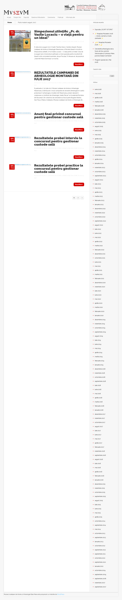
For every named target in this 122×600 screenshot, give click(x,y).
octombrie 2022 (100, 217)
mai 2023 (98, 188)
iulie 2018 (98, 385)
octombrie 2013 (100, 533)
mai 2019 (98, 348)
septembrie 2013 (100, 537)
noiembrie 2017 (100, 418)
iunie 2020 (98, 295)
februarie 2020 (99, 311)
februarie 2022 (99, 250)
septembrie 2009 (100, 574)
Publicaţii (60, 17)
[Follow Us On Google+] (104, 17)
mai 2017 (98, 439)
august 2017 (99, 426)
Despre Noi (17, 17)
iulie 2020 (98, 291)
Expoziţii (26, 17)
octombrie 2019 (100, 328)
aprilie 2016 (98, 472)
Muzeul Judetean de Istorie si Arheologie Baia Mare (59, 41)
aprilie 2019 (98, 352)
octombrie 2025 (100, 122)
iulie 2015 (98, 504)
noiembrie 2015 (100, 488)
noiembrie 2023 (100, 167)
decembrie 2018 (100, 369)
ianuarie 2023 (99, 204)
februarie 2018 (99, 406)
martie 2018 (99, 402)
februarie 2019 (99, 361)
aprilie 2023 (98, 192)
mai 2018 (98, 393)
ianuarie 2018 (99, 410)
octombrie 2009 (100, 570)
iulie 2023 (98, 184)
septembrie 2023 (100, 176)
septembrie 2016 (100, 455)
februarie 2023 (99, 200)
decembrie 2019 (100, 319)
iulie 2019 (98, 340)
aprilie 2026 (98, 97)
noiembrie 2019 (100, 324)
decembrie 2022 (100, 208)
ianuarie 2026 (99, 110)
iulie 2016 (98, 463)
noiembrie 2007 (100, 583)
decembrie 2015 (100, 484)
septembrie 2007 (100, 587)
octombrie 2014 (100, 521)
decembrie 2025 (100, 114)
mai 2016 (98, 467)
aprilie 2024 (98, 159)
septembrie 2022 (100, 221)
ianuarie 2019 (99, 365)
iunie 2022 (98, 233)
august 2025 (99, 126)
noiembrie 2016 (100, 451)
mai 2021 (98, 266)
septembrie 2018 (100, 381)
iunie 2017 (98, 435)
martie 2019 (99, 356)
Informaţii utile (70, 17)
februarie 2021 (99, 278)
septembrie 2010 (100, 562)
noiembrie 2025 (100, 118)
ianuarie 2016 (99, 480)
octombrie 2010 (100, 558)
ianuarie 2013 (99, 541)
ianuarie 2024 (99, 163)
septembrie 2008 (100, 578)
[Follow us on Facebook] (99, 17)
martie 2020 (99, 307)
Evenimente (51, 17)
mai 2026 (98, 93)
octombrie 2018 (100, 377)
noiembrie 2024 (100, 151)
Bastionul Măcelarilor (38, 17)
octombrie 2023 (100, 171)
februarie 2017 (99, 447)
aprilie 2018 (98, 398)
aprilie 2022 (98, 241)
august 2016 (99, 459)
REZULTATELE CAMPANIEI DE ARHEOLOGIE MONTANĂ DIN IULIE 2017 (56, 76)
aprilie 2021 (98, 270)
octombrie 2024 (100, 155)
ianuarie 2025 (99, 143)
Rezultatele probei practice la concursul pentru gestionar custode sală (58, 168)
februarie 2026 (99, 106)
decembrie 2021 (100, 254)
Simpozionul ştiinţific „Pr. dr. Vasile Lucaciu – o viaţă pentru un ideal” (59, 34)
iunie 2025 (98, 130)
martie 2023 (99, 196)
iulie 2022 (98, 229)
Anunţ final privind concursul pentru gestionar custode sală (58, 115)
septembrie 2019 (100, 332)
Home (10, 22)
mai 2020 (98, 299)
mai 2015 (98, 513)
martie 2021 (98, 274)
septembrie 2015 (100, 496)
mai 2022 (98, 237)
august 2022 (99, 225)
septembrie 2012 (100, 550)
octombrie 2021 (100, 258)
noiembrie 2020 (100, 287)
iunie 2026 (98, 89)
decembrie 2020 (100, 282)
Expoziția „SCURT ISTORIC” (104, 29)
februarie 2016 (99, 476)
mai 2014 (98, 529)
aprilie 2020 (98, 303)
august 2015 (99, 500)
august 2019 (99, 336)
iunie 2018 (98, 389)
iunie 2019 (98, 344)
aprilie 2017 (98, 443)
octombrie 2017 (100, 422)
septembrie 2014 (100, 525)
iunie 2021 (98, 262)
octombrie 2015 (100, 492)
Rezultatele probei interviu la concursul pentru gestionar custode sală (58, 141)
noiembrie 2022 (100, 213)
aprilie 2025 (98, 139)
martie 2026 (99, 102)
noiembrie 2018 (100, 373)
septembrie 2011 (100, 554)
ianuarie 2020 (99, 315)
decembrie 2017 (100, 414)
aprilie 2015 (98, 517)
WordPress (60, 594)
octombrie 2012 (100, 546)
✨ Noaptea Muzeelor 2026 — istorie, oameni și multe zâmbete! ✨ (104, 36)
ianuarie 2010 (99, 566)
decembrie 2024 (100, 147)
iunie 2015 (98, 509)
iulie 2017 (98, 430)
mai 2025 (98, 134)
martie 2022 (99, 245)
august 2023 (99, 180)
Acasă (9, 17)
